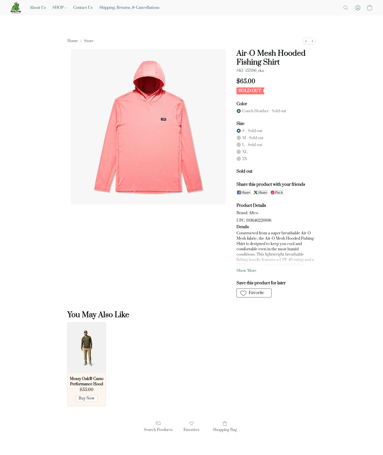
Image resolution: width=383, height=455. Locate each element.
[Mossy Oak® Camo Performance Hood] (87, 347)
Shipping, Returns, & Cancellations (129, 7)
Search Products (158, 429)
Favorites (191, 429)
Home (72, 41)
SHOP (58, 7)
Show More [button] (246, 270)
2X (244, 158)
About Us (38, 7)
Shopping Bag (225, 429)
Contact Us (83, 7)
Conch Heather (264, 111)
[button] (16, 7)
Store (89, 41)
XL (244, 152)
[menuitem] (306, 41)
